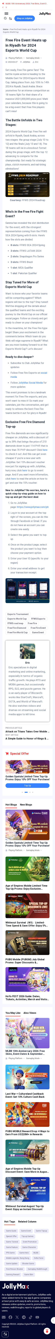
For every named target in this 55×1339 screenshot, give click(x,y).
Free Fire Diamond (16, 628)
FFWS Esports (38, 619)
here (45, 449)
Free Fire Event (38, 628)
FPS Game (10, 1253)
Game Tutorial (12, 1242)
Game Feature (12, 1247)
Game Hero (24, 1253)
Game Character (29, 1247)
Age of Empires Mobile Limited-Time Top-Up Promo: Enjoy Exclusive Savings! (26, 887)
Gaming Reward (12, 1274)
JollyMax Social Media (30, 382)
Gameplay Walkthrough (37, 1269)
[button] (22, 792)
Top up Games (27, 1236)
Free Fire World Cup (17, 632)
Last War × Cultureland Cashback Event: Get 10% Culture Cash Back (25, 1095)
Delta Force (38, 1258)
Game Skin (28, 1274)
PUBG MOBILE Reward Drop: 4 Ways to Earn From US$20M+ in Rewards (28, 1133)
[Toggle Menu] (6, 13)
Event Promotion (30, 1242)
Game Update (11, 1264)
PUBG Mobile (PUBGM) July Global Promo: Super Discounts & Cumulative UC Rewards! (25, 961)
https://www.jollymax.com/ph (33, 507)
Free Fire (32, 623)
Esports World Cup (17, 619)
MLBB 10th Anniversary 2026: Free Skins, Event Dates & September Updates (25, 1052)
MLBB (35, 1253)
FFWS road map (15, 623)
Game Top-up (41, 1231)
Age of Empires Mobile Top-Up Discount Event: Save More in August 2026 (27, 1170)
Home (5, 29)
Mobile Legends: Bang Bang (17, 1258)
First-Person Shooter (14, 1269)
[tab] (7, 58)
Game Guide (11, 1231)
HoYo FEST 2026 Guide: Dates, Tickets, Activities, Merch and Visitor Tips (27, 998)
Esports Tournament (18, 614)
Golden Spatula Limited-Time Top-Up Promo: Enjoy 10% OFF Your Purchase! (28, 778)
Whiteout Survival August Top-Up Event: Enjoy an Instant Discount (25, 1208)
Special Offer (11, 1236)
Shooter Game (28, 1264)
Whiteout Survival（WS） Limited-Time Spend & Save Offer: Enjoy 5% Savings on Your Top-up (26, 924)
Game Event (38, 632)
